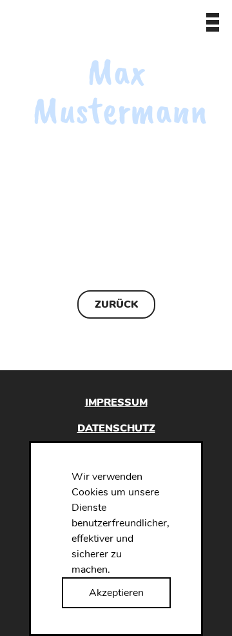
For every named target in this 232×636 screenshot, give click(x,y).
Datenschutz (116, 428)
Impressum (116, 402)
